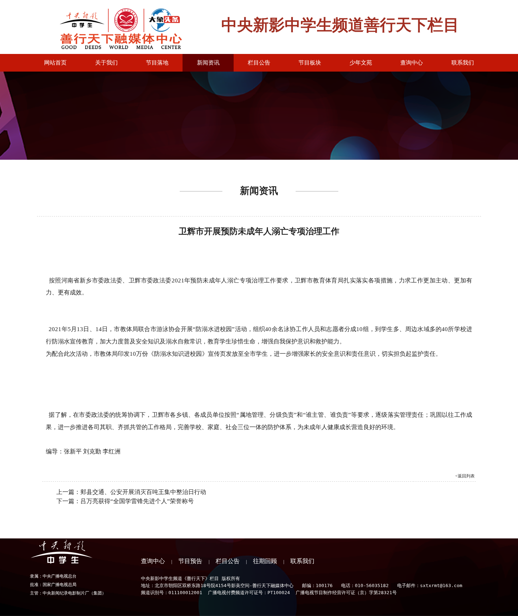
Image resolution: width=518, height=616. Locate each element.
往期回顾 (265, 561)
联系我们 (302, 561)
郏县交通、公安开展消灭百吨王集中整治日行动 (143, 492)
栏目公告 (228, 561)
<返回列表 (465, 476)
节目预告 (190, 561)
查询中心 (153, 561)
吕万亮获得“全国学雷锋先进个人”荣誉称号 (137, 501)
